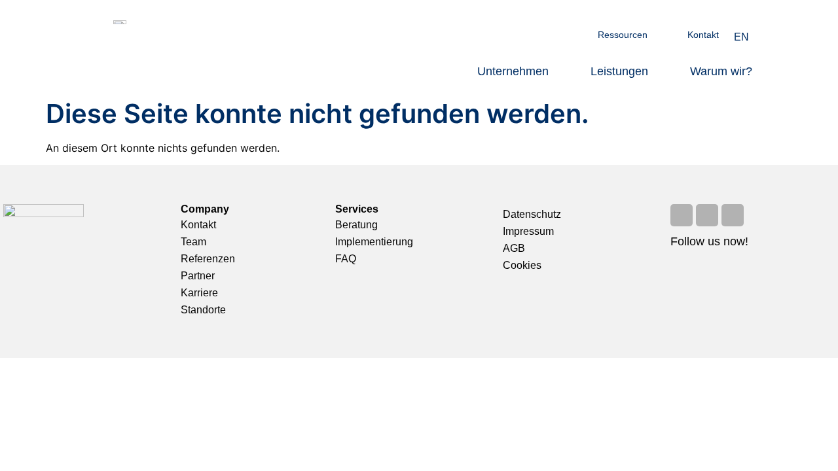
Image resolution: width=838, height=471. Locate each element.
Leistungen (619, 71)
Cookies (522, 265)
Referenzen (208, 258)
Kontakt (703, 34)
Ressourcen (622, 34)
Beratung (356, 224)
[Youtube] (707, 215)
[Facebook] (681, 215)
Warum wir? (721, 71)
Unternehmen (513, 71)
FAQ (345, 258)
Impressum (528, 231)
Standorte (203, 309)
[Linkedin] (732, 215)
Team (193, 241)
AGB (514, 248)
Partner (198, 275)
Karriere (199, 292)
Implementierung (374, 241)
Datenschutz (532, 214)
